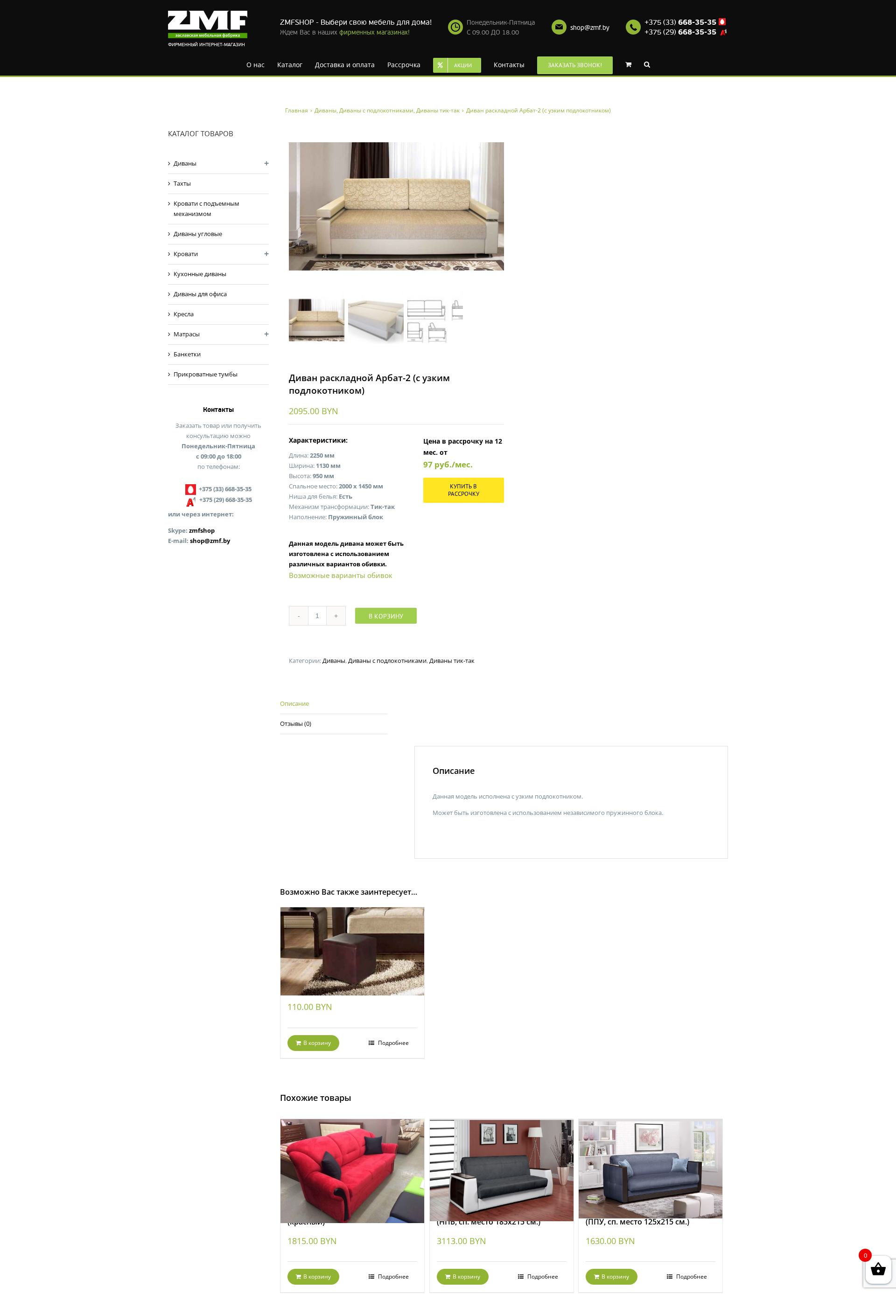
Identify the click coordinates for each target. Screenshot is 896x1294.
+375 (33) (680, 22)
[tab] (333, 704)
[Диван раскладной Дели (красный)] (352, 1158)
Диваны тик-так (452, 660)
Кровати (186, 254)
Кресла (184, 314)
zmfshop (202, 530)
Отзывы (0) (295, 723)
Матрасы (187, 334)
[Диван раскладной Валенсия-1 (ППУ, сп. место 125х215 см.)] (650, 1158)
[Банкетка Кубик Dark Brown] (352, 940)
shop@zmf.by (589, 28)
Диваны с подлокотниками (387, 660)
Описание (294, 703)
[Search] (633, 64)
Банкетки (187, 354)
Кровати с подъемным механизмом (206, 208)
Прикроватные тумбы (206, 374)
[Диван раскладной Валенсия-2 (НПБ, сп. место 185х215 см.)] (502, 1158)
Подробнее (393, 1043)
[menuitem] (260, 64)
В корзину (386, 616)
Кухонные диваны (200, 274)
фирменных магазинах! (374, 32)
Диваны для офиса (200, 294)
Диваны (333, 660)
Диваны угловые (198, 234)
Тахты (182, 183)
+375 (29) (680, 32)
